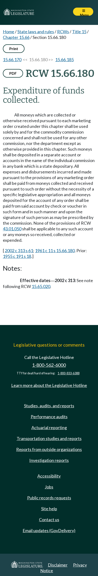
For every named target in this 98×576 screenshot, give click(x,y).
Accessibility (49, 475)
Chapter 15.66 (16, 37)
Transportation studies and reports (49, 438)
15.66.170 (12, 59)
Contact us (49, 519)
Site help (49, 508)
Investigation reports (49, 460)
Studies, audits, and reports (49, 405)
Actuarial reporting (49, 427)
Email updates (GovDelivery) (49, 530)
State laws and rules (35, 31)
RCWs (63, 31)
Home (8, 31)
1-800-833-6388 (68, 373)
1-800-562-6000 (49, 365)
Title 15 (79, 31)
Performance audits (49, 416)
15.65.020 (41, 286)
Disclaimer (58, 564)
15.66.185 (64, 59)
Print (13, 48)
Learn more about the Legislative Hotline (49, 385)
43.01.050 (12, 228)
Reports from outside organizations (49, 449)
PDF (13, 73)
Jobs (49, 486)
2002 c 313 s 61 (19, 250)
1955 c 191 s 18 (17, 256)
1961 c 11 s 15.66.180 (55, 250)
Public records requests (49, 497)
